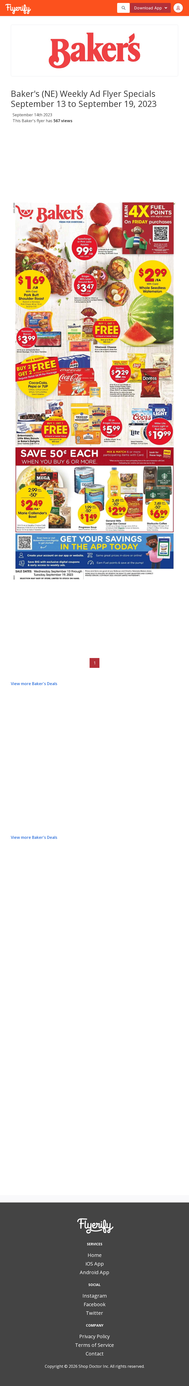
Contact (95, 1353)
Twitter (94, 1313)
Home (95, 1255)
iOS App (94, 1263)
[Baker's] (94, 50)
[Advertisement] (94, 161)
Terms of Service (94, 1345)
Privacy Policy (94, 1336)
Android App (94, 1272)
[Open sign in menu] (178, 8)
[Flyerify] (6, 7)
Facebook (95, 1304)
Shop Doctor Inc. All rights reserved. (111, 1366)
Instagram (94, 1295)
